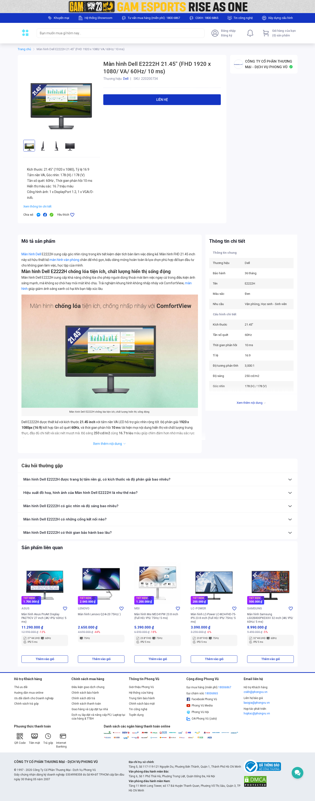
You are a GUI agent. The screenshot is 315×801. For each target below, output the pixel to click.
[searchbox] (116, 33)
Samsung (254, 608)
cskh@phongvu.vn (255, 692)
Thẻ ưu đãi (21, 687)
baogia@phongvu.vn (257, 702)
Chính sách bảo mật (142, 703)
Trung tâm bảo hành (142, 698)
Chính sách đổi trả (83, 698)
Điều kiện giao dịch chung (88, 687)
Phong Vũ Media (202, 705)
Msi (137, 608)
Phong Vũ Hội (200, 712)
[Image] (157, 6)
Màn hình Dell (31, 254)
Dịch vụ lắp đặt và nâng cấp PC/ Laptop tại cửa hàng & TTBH (98, 716)
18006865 (211, 693)
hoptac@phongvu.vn (257, 713)
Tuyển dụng (136, 715)
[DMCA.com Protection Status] (255, 781)
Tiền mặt (34, 743)
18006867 (224, 687)
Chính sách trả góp (26, 703)
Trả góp (48, 743)
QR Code (20, 743)
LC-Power (198, 608)
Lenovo (83, 608)
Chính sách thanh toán (86, 703)
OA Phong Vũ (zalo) (204, 718)
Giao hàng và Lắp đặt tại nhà (90, 709)
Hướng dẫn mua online (28, 692)
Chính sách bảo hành (85, 692)
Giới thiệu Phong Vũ (141, 687)
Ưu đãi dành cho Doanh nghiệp (33, 698)
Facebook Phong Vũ (204, 699)
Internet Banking (61, 744)
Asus (25, 608)
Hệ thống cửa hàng (141, 692)
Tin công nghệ (138, 709)
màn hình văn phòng (64, 260)
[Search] (200, 33)
